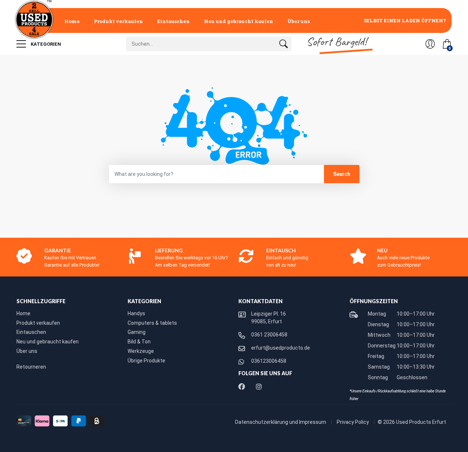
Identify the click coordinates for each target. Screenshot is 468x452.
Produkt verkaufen (118, 21)
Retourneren (31, 367)
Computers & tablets (152, 323)
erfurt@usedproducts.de (280, 348)
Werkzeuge (141, 351)
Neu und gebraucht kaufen (238, 21)
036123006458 (268, 361)
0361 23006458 (269, 335)
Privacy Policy (353, 422)
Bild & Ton (139, 341)
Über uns (298, 21)
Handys (136, 313)
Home (72, 21)
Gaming (137, 332)
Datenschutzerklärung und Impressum (281, 422)
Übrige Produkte (146, 361)
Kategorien (45, 44)
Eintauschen (173, 21)
